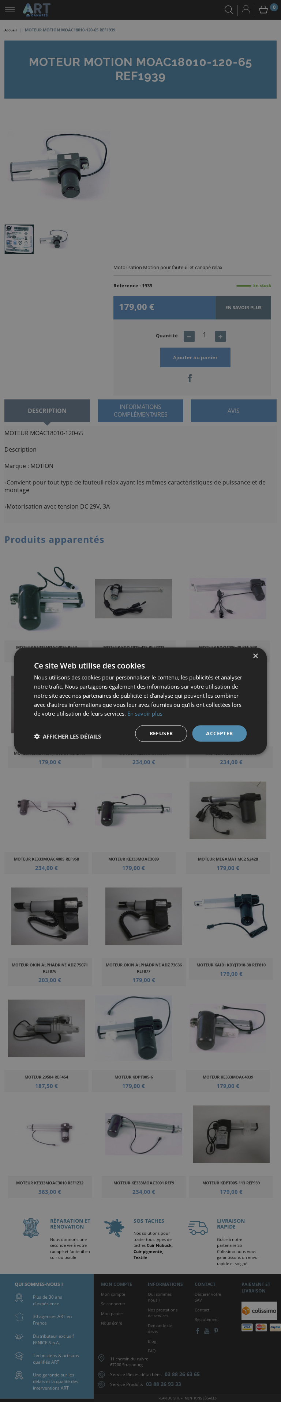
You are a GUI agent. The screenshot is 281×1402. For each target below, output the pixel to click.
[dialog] (140, 701)
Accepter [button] (219, 733)
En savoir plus (144, 713)
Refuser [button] (161, 733)
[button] (67, 736)
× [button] (255, 656)
